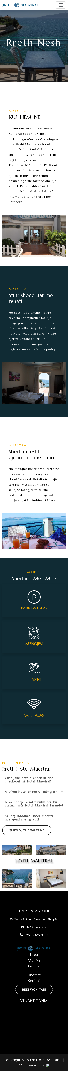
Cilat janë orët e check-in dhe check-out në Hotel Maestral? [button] (29, 779)
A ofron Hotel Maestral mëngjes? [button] (31, 791)
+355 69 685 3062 (36, 935)
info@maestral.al (36, 927)
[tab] (34, 780)
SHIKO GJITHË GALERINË (26, 830)
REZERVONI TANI (34, 989)
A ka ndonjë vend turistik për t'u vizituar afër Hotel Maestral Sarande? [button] (34, 803)
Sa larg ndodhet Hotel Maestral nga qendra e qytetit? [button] (30, 817)
